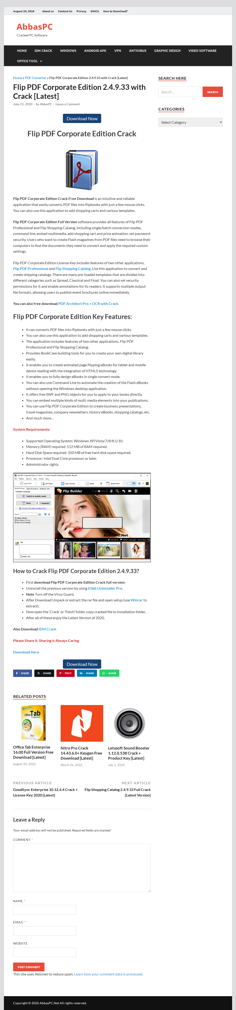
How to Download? (115, 11)
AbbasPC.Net (49, 1003)
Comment (23, 840)
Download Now (82, 118)
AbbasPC (35, 26)
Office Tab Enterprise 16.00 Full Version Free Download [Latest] (33, 752)
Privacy (81, 11)
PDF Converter (35, 78)
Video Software (202, 50)
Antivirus (137, 50)
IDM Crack (43, 50)
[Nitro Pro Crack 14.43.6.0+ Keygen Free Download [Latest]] (82, 725)
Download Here (26, 652)
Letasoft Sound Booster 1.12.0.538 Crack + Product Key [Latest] (129, 753)
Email (19, 922)
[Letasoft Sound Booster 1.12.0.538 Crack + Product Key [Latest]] (129, 725)
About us (48, 11)
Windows (68, 50)
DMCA (95, 11)
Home (22, 50)
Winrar (137, 600)
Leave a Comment (68, 104)
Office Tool (27, 61)
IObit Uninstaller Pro (105, 588)
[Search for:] (190, 92)
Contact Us (65, 11)
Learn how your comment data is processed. (108, 974)
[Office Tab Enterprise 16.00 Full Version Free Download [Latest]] (34, 724)
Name (19, 901)
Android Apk (95, 50)
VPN (117, 50)
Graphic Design (167, 50)
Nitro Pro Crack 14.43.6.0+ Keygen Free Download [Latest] (81, 753)
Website (20, 943)
